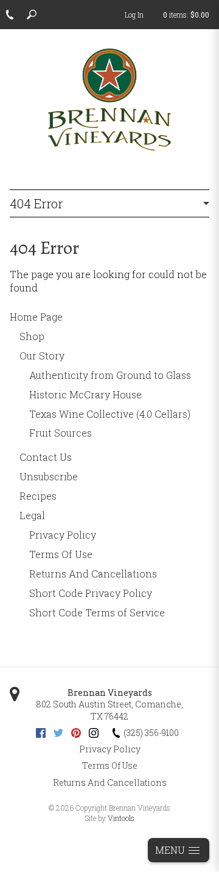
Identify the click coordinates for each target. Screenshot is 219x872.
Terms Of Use (60, 554)
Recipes (38, 495)
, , (109, 710)
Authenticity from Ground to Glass (110, 375)
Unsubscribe (48, 476)
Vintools (121, 818)
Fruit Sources (60, 432)
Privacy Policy (62, 534)
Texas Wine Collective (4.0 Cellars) (109, 413)
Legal (32, 515)
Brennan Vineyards (110, 692)
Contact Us (45, 457)
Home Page (36, 316)
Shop (31, 336)
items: (186, 14)
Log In (134, 14)
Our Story (41, 355)
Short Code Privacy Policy (90, 593)
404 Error (36, 203)
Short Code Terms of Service (97, 612)
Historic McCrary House (85, 394)
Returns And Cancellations (93, 573)
